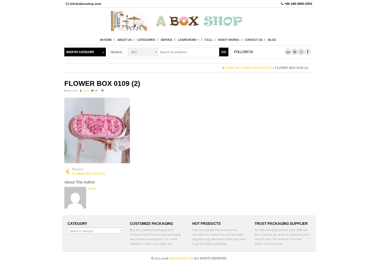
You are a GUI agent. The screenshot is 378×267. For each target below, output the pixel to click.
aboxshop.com (181, 258)
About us (124, 40)
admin (85, 90)
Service (166, 40)
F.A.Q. (208, 40)
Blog (272, 40)
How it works (228, 40)
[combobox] (95, 231)
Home (107, 40)
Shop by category (80, 52)
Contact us (253, 40)
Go (223, 52)
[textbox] (95, 231)
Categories (146, 40)
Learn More (187, 40)
